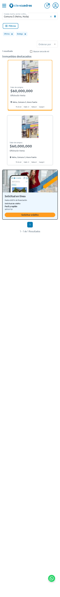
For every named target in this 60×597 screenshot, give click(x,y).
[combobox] (47, 44)
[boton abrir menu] (4, 5)
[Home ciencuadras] (21, 6)
